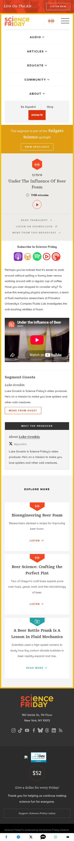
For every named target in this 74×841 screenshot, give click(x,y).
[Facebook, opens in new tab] (34, 729)
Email (68, 837)
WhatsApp (55, 837)
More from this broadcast (34, 232)
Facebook (6, 837)
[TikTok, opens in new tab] (20, 729)
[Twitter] (31, 837)
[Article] (37, 621)
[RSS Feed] (61, 729)
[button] (51, 21)
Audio (35, 37)
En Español (28, 107)
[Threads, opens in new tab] (47, 729)
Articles (35, 51)
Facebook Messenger (18, 837)
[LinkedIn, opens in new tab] (54, 729)
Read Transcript (34, 220)
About (35, 93)
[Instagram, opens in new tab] (14, 729)
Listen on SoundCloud (34, 226)
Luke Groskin (29, 437)
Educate (35, 65)
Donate (37, 115)
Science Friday (17, 21)
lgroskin (20, 444)
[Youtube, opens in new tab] (27, 729)
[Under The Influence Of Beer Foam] (37, 204)
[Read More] (37, 526)
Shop (50, 107)
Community (35, 79)
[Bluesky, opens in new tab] (40, 729)
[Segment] (37, 164)
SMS (43, 837)
